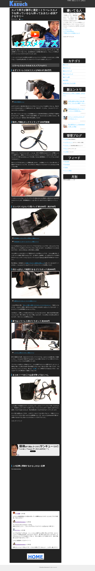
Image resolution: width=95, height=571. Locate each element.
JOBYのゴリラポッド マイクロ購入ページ (25, 301)
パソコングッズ (68, 74)
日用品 (65, 80)
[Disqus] (35, 491)
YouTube (66, 161)
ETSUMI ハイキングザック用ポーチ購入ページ (26, 238)
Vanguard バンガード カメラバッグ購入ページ (26, 241)
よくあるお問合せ (68, 31)
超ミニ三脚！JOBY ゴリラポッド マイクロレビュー (37, 305)
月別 (64, 179)
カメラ (21, 19)
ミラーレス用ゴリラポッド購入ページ (24, 352)
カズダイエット (68, 142)
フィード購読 (67, 170)
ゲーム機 (66, 77)
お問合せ (83, 0)
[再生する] (35, 34)
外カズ (65, 148)
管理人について (76, 0)
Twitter (65, 167)
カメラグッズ (67, 71)
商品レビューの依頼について (71, 33)
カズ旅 (65, 139)
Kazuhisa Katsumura (44, 567)
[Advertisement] (22, 431)
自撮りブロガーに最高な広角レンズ (35, 263)
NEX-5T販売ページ (19, 102)
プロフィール (67, 29)
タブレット (67, 67)
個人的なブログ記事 (69, 83)
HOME (69, 0)
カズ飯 (34, 368)
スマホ (65, 64)
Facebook (66, 164)
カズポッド (66, 145)
